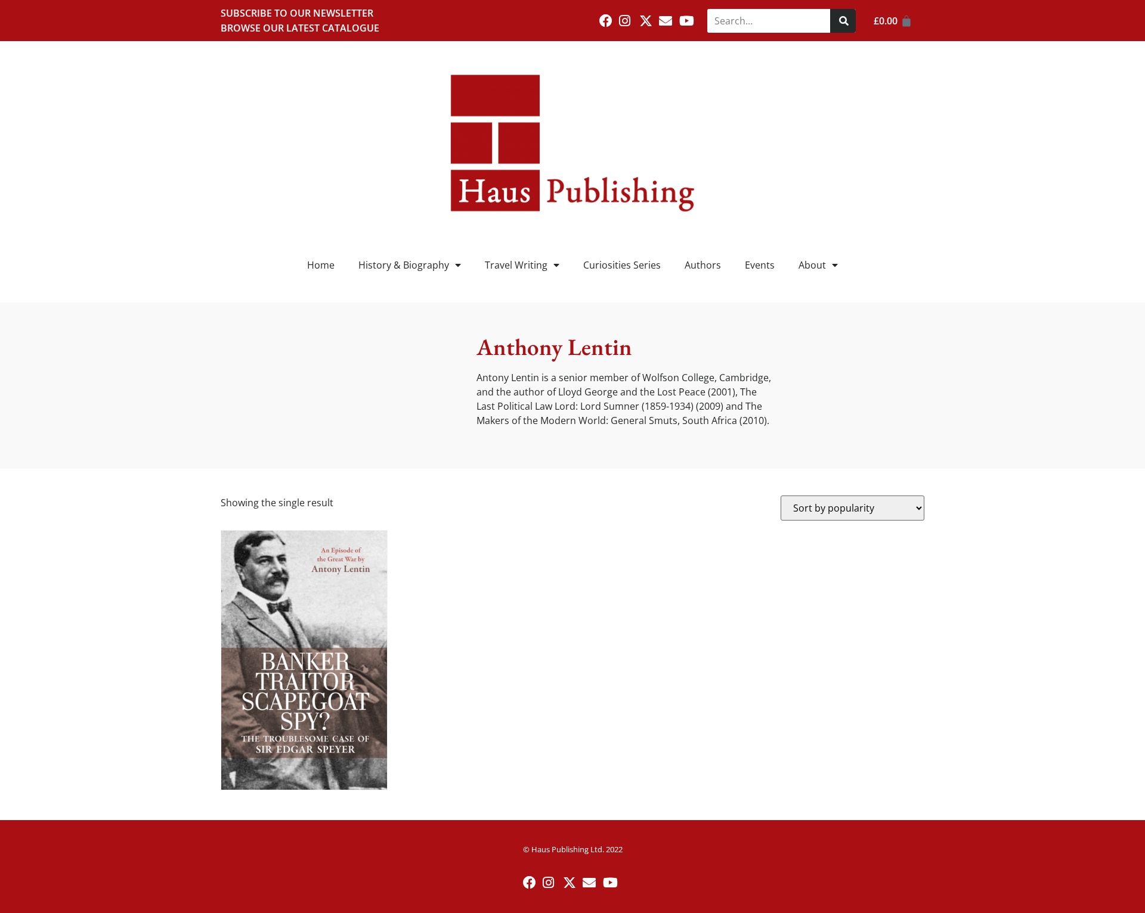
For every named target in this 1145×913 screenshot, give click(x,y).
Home (321, 265)
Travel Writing (516, 265)
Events (760, 265)
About (812, 265)
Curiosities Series (622, 265)
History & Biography (403, 265)
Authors (703, 265)
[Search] (843, 21)
